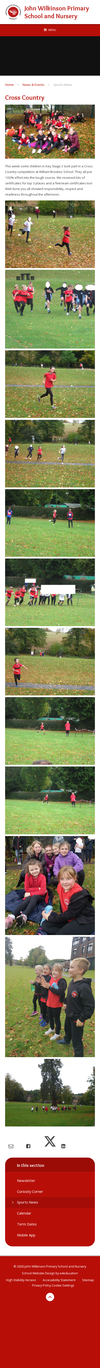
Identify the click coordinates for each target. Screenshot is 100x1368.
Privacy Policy (41, 1285)
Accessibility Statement (59, 1280)
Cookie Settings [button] (63, 1285)
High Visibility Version (21, 1280)
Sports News (62, 84)
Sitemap (88, 1280)
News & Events (33, 84)
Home (9, 84)
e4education (69, 1273)
